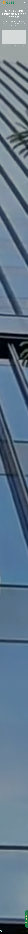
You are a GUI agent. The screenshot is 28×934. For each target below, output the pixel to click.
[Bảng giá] (26, 915)
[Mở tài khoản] (26, 912)
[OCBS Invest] (26, 919)
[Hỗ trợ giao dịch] (26, 922)
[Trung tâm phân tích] (26, 925)
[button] (4, 45)
